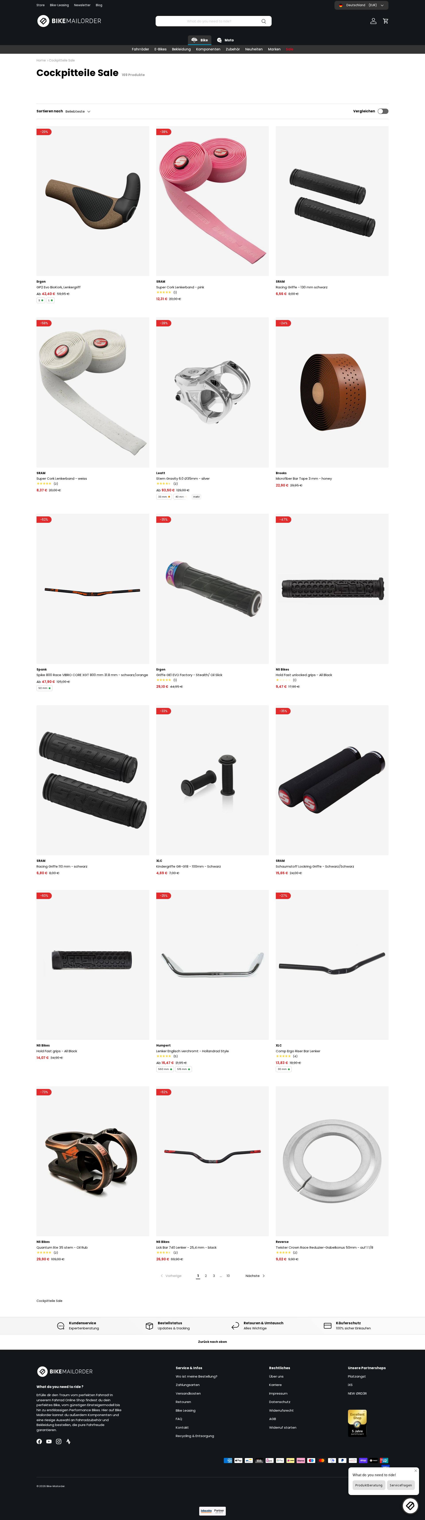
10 (228, 1275)
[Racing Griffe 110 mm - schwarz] (93, 780)
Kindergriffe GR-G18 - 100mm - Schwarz (188, 866)
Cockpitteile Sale (62, 60)
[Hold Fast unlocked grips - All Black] (332, 589)
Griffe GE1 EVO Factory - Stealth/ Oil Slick (189, 675)
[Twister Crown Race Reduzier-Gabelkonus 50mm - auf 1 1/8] (332, 1161)
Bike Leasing (185, 1410)
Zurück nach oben (212, 1342)
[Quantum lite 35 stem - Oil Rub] (93, 1161)
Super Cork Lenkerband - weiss (62, 478)
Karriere (275, 1384)
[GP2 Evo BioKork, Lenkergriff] (93, 201)
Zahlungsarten (188, 1384)
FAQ (179, 1418)
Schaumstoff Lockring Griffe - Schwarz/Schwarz (315, 866)
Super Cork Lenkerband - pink (180, 287)
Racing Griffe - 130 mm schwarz (302, 287)
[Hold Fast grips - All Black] (93, 965)
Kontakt (182, 1427)
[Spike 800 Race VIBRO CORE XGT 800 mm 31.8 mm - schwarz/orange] (93, 589)
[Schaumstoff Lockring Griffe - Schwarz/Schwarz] (332, 780)
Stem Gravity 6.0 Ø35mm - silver (183, 478)
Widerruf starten (282, 1427)
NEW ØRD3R (357, 1393)
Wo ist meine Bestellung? (196, 1376)
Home (41, 60)
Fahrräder (140, 49)
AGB (272, 1418)
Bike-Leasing (59, 5)
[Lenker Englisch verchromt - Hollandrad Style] (212, 965)
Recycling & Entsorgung (195, 1436)
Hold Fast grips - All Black (57, 1051)
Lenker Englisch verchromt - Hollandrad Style (192, 1051)
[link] (170, 1275)
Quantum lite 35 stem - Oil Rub (62, 1247)
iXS (350, 1384)
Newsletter (82, 5)
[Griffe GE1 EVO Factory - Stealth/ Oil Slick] (212, 589)
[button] (386, 21)
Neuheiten (254, 49)
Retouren (183, 1401)
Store (41, 5)
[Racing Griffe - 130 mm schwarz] (332, 201)
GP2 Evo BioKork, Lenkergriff (59, 287)
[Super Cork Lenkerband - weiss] (93, 392)
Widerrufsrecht (281, 1410)
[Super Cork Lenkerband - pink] (212, 201)
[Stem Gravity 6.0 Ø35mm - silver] (212, 392)
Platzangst (357, 1376)
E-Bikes (161, 49)
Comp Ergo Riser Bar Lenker (298, 1051)
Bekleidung (181, 49)
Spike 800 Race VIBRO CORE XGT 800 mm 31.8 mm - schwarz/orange (92, 675)
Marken (274, 49)
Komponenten (208, 49)
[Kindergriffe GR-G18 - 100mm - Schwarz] (212, 780)
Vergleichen (364, 111)
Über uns (276, 1376)
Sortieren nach (50, 111)
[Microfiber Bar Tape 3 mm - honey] (332, 392)
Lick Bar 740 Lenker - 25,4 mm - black (186, 1247)
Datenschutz (279, 1401)
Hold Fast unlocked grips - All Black (304, 675)
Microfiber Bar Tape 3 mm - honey (304, 478)
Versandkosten (188, 1393)
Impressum (278, 1393)
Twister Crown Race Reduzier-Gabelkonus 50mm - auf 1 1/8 (324, 1247)
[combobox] (213, 21)
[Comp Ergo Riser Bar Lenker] (332, 965)
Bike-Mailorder (55, 1486)
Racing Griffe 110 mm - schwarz (62, 866)
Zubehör (233, 49)
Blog (99, 5)
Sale (289, 49)
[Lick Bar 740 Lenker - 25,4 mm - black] (212, 1161)
